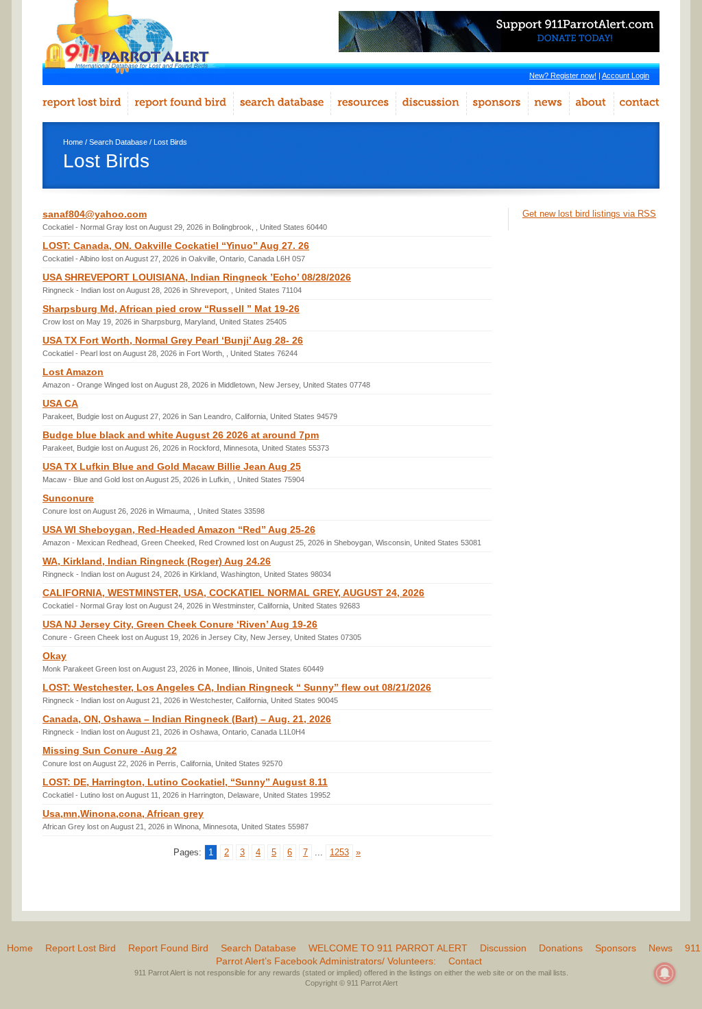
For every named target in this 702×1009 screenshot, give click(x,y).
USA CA (60, 403)
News (661, 947)
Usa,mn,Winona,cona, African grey (123, 813)
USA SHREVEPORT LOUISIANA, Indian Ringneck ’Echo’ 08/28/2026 (197, 277)
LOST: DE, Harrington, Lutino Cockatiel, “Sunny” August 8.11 (185, 781)
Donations (561, 947)
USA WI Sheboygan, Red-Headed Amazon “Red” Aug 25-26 (179, 529)
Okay (54, 655)
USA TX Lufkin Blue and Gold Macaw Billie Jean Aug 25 (172, 466)
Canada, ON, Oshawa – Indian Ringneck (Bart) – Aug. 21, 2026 (187, 718)
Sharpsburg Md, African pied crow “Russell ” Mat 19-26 (171, 308)
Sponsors (615, 947)
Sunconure (68, 497)
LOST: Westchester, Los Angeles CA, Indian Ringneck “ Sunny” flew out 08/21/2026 (237, 687)
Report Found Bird (168, 947)
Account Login (625, 75)
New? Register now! (562, 75)
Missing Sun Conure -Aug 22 (110, 750)
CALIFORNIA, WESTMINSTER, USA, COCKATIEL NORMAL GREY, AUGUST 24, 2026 (233, 592)
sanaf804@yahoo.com (95, 214)
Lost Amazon (73, 371)
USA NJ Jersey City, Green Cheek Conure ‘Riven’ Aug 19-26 (180, 624)
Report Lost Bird (80, 947)
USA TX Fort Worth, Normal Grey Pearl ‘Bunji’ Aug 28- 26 (173, 340)
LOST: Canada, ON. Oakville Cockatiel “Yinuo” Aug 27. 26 (176, 245)
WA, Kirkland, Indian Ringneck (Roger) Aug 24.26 (157, 561)
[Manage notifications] (665, 973)
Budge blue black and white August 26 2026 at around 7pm (181, 434)
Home (73, 142)
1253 (339, 852)
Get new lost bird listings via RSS (589, 214)
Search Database (118, 142)
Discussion (503, 947)
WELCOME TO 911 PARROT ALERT (388, 947)
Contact (465, 960)
